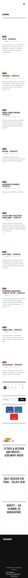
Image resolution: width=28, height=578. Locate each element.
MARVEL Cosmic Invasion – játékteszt (11, 113)
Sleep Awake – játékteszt (11, 254)
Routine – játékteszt (10, 151)
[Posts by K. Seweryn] (3, 78)
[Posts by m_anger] (3, 41)
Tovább (4, 54)
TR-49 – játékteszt (9, 39)
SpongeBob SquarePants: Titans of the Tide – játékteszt (13, 292)
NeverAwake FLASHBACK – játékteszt (11, 185)
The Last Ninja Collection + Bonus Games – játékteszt (12, 216)
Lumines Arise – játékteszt (12, 330)
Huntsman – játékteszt (10, 76)
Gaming (4, 36)
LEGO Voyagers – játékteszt (12, 365)
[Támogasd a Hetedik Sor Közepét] (14, 9)
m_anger (6, 41)
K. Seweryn (6, 78)
